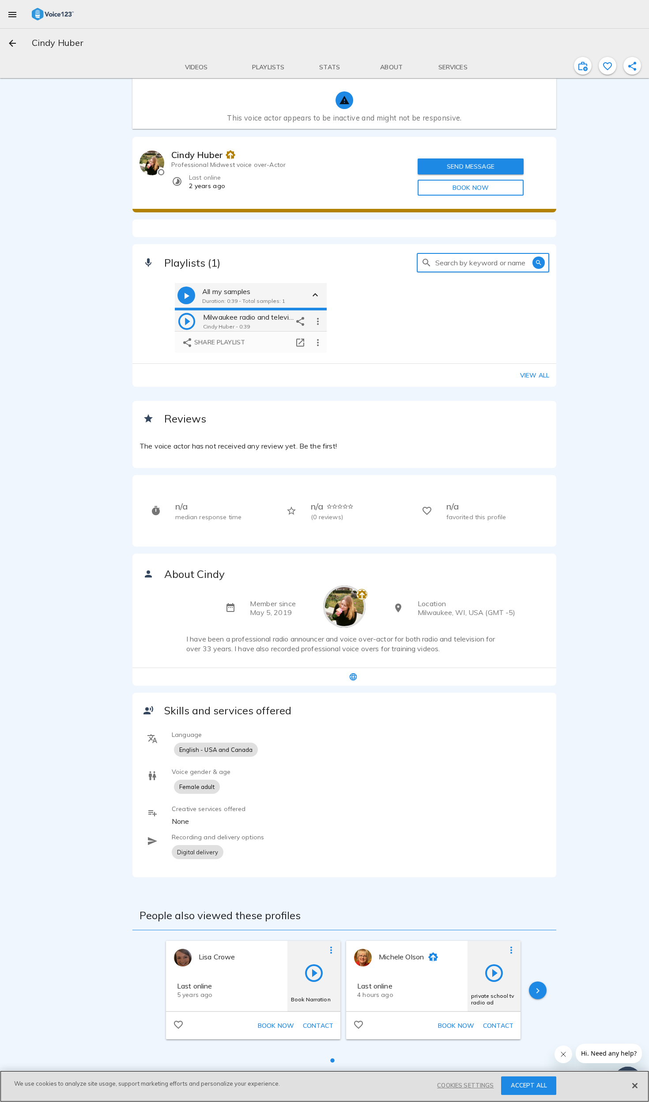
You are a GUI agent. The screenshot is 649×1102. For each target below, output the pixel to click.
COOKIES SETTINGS (465, 1085)
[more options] (318, 321)
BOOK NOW (471, 188)
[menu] (12, 14)
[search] (426, 263)
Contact (318, 1026)
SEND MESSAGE (470, 166)
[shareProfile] (632, 66)
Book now (276, 1026)
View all (534, 375)
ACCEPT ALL (529, 1085)
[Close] (635, 1085)
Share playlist (218, 342)
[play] (187, 321)
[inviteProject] (583, 66)
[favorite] (607, 66)
